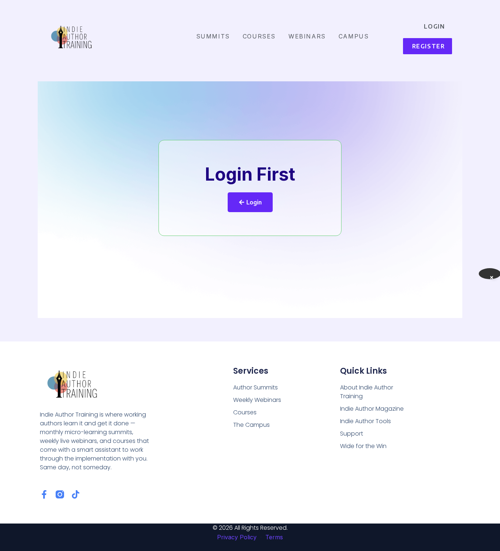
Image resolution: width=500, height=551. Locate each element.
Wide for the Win (363, 446)
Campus (354, 36)
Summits (213, 36)
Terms (274, 537)
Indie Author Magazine (372, 408)
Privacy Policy (237, 537)
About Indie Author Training (366, 391)
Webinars (307, 36)
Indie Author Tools (365, 421)
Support (351, 433)
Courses (259, 36)
